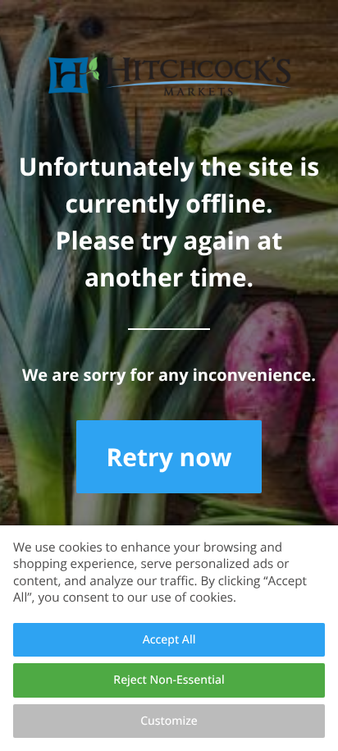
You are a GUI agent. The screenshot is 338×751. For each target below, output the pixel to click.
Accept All (169, 640)
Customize (169, 721)
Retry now (168, 457)
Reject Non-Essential (168, 680)
